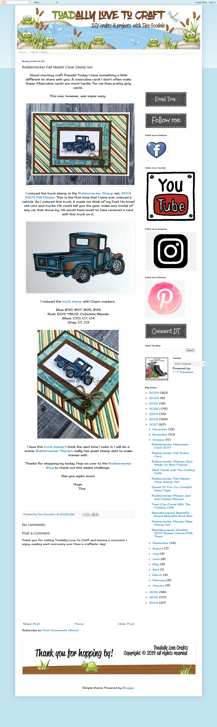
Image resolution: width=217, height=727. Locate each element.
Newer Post (31, 623)
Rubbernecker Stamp (95, 193)
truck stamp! (54, 447)
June (156, 559)
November (160, 434)
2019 (154, 414)
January (158, 585)
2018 (154, 419)
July (156, 553)
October (158, 439)
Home (22, 52)
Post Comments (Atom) (61, 630)
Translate (186, 372)
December (160, 429)
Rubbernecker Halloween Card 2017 (170, 446)
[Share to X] (90, 514)
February (159, 580)
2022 (154, 398)
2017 (154, 424)
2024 (154, 392)
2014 (154, 602)
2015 (154, 597)
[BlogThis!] (87, 514)
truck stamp (72, 301)
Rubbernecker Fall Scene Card (170, 454)
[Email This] (84, 514)
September (161, 543)
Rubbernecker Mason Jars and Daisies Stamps (171, 497)
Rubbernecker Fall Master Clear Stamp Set (171, 480)
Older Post (126, 623)
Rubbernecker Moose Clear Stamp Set (172, 523)
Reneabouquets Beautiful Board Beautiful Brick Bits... (173, 514)
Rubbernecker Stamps (54, 451)
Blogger (128, 687)
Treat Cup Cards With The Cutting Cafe (171, 506)
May (156, 564)
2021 (154, 403)
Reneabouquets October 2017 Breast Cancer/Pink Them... (172, 533)
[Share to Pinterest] (97, 514)
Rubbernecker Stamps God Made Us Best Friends (172, 463)
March (157, 575)
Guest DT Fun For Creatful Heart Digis (172, 488)
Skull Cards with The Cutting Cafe (173, 471)
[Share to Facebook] (93, 514)
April (156, 569)
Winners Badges (39, 52)
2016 (154, 592)
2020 (155, 408)
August (158, 548)
